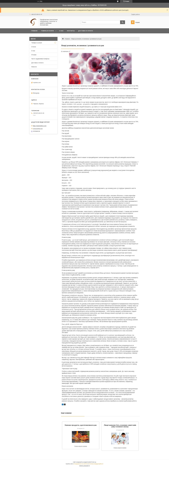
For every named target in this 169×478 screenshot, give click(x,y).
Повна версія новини (80, 446)
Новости (34, 67)
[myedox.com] (33, 26)
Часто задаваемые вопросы (40, 59)
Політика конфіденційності (95, 464)
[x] (65, 405)
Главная (34, 31)
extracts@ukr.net (37, 128)
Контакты (71, 31)
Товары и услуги (47, 31)
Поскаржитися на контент (81, 464)
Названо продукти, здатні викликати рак (81, 425)
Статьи (33, 47)
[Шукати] (122, 22)
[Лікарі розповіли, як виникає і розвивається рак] (100, 68)
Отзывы (33, 55)
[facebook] (62, 405)
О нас (61, 31)
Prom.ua (93, 462)
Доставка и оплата (85, 31)
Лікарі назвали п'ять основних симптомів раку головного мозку (120, 426)
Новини (67, 39)
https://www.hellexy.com (39, 126)
